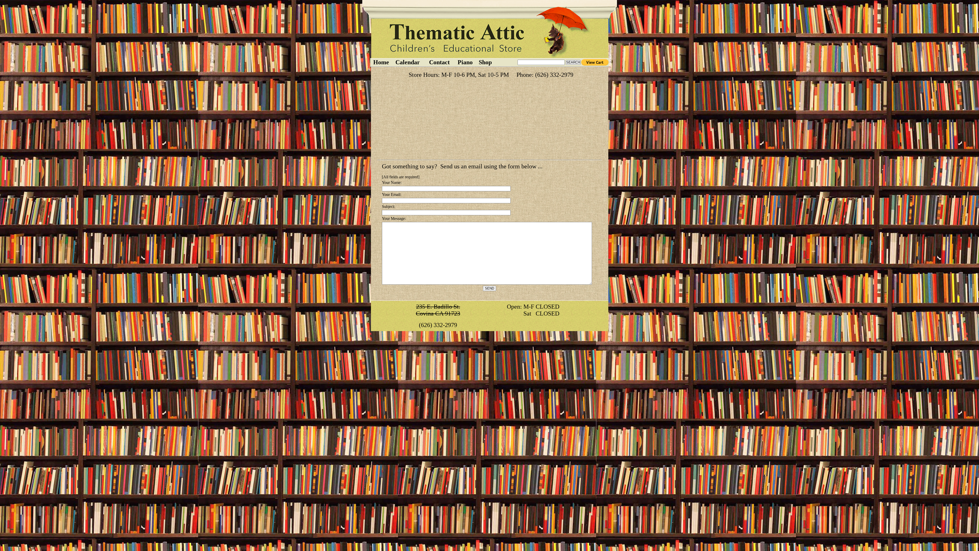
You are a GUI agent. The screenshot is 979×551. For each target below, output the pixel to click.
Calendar (407, 62)
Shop (485, 62)
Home (381, 62)
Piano (465, 62)
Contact (439, 62)
